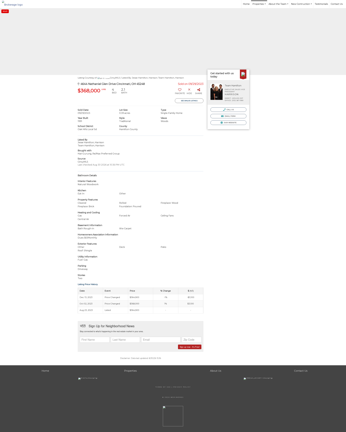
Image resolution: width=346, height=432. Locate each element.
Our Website (230, 123)
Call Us (230, 110)
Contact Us (337, 4)
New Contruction (301, 5)
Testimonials (321, 4)
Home (246, 4)
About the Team (279, 5)
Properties (259, 5)
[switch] (179, 92)
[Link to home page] (13, 4)
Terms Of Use (163, 387)
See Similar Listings (189, 101)
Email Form (230, 116)
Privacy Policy (182, 387)
